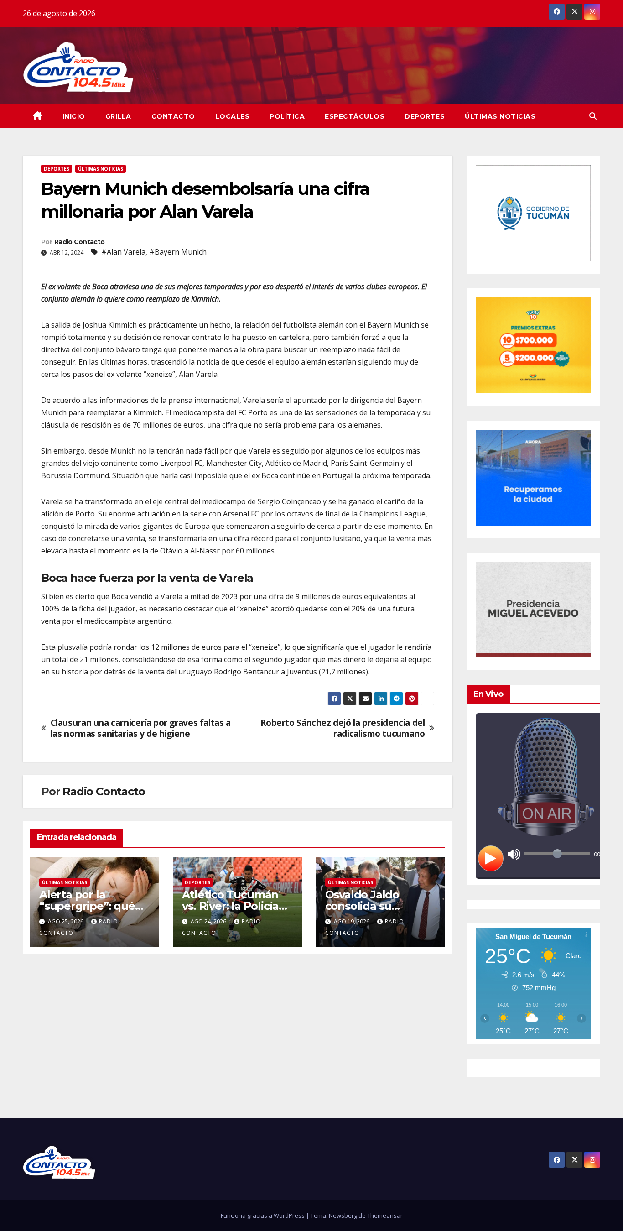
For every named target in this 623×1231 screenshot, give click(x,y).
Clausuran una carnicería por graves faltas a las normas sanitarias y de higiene (141, 727)
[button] (593, 116)
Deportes (425, 116)
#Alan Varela (123, 252)
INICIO (73, 116)
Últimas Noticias (500, 116)
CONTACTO (173, 116)
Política (287, 116)
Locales (232, 116)
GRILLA (118, 116)
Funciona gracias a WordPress (263, 1215)
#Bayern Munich (178, 252)
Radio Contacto (79, 242)
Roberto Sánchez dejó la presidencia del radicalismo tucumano (342, 727)
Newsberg (343, 1215)
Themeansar (385, 1215)
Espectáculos (354, 116)
